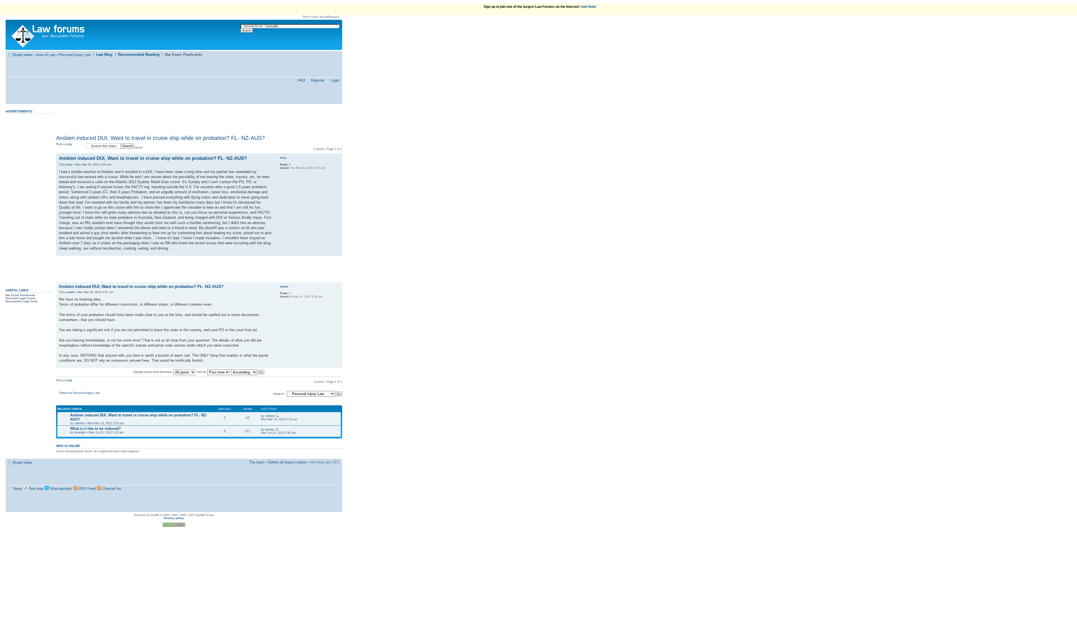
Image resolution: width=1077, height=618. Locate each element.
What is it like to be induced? (95, 428)
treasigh (79, 432)
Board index (23, 55)
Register (318, 80)
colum (70, 292)
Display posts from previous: (153, 371)
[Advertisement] (28, 199)
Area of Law (45, 55)
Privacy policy (174, 518)
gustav (269, 429)
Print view (327, 54)
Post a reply (64, 144)
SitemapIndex (60, 488)
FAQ (301, 80)
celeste (79, 423)
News (17, 488)
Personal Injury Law (75, 55)
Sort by (202, 371)
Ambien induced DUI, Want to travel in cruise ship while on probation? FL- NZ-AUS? (160, 138)
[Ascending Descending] (248, 371)
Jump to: (279, 393)
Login (335, 80)
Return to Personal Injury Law (79, 393)
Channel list (111, 488)
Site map (35, 488)
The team (256, 462)
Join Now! (588, 7)
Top (337, 252)
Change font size (335, 54)
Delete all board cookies (287, 462)
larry (69, 164)
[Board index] (48, 35)
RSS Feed (87, 488)
